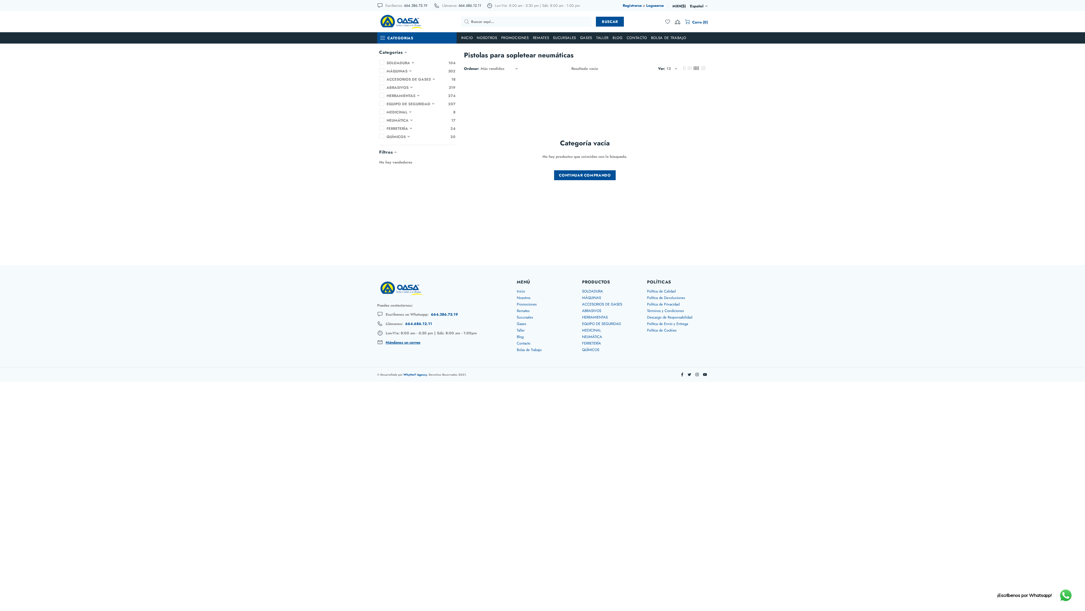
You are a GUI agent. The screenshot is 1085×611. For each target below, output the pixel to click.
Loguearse (655, 5)
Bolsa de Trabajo (529, 349)
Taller (521, 330)
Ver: (661, 68)
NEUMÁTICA (592, 336)
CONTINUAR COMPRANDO (585, 175)
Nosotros (523, 297)
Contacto (523, 343)
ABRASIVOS (591, 310)
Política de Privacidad (663, 304)
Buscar (610, 21)
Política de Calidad (661, 291)
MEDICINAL (591, 330)
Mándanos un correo (403, 342)
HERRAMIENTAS (595, 317)
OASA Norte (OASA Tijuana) (401, 21)
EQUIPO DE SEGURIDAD (601, 323)
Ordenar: (471, 68)
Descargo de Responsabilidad (669, 317)
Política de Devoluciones (666, 297)
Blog (520, 336)
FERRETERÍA (591, 343)
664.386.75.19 (415, 5)
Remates (523, 310)
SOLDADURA (592, 291)
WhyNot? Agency (415, 375)
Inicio (521, 291)
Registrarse (632, 5)
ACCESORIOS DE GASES (602, 304)
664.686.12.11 (470, 5)
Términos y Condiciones (665, 310)
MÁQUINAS (591, 297)
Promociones (527, 304)
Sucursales (525, 317)
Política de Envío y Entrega (667, 323)
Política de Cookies (661, 330)
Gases (521, 323)
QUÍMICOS (590, 349)
